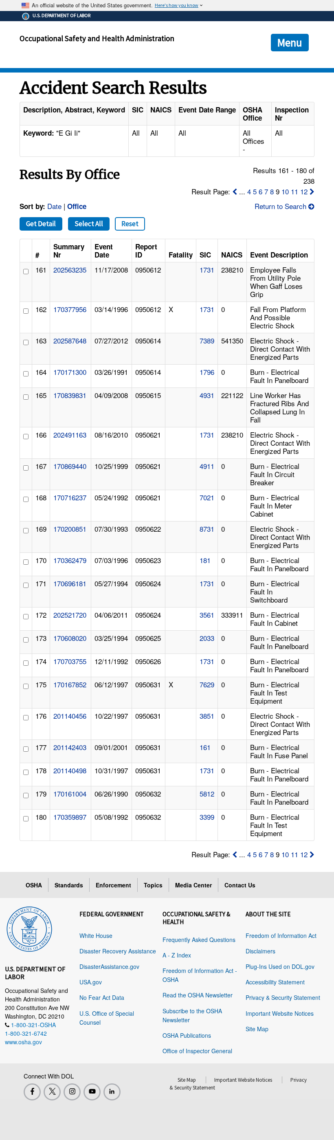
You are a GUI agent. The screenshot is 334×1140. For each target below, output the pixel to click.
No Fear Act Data (101, 997)
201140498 (69, 770)
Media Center (193, 885)
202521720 (69, 615)
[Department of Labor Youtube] (92, 1091)
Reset (129, 223)
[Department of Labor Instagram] (72, 1091)
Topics (153, 885)
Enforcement (113, 885)
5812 (207, 793)
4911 (207, 466)
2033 (207, 638)
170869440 (69, 466)
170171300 (69, 372)
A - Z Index (177, 955)
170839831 (69, 395)
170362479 (69, 560)
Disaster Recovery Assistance (117, 951)
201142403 (69, 747)
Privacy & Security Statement (283, 997)
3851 (207, 716)
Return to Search (281, 206)
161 (205, 747)
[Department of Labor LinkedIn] (112, 1091)
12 (304, 191)
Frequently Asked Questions (199, 939)
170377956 (69, 309)
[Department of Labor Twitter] (52, 1091)
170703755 (69, 661)
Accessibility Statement (275, 982)
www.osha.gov (23, 1042)
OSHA (34, 885)
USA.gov (90, 982)
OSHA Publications (187, 1035)
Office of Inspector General (197, 1051)
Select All (89, 223)
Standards (69, 885)
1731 (207, 269)
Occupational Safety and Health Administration (97, 38)
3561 (207, 615)
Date (54, 206)
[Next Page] (312, 191)
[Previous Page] (234, 191)
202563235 (69, 269)
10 (285, 191)
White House (95, 935)
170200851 (69, 529)
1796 (207, 372)
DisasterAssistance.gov (109, 966)
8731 (207, 529)
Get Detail (41, 223)
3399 (207, 817)
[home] (29, 928)
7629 (207, 684)
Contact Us (239, 885)
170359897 (69, 817)
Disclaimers (260, 951)
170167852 (69, 684)
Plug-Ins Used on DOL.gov (280, 966)
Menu (289, 42)
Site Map (257, 1029)
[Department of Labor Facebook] (32, 1091)
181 (205, 560)
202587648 (69, 340)
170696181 (69, 583)
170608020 (69, 638)
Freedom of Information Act (281, 935)
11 (294, 191)
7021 (207, 497)
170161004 (69, 793)
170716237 (69, 497)
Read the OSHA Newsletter (198, 995)
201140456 (69, 716)
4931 (207, 395)
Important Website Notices (280, 1013)
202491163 (69, 434)
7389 (207, 340)
